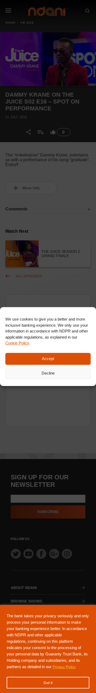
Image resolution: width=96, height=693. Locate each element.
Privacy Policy (64, 667)
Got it (48, 683)
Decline (48, 373)
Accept (48, 358)
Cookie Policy (17, 343)
